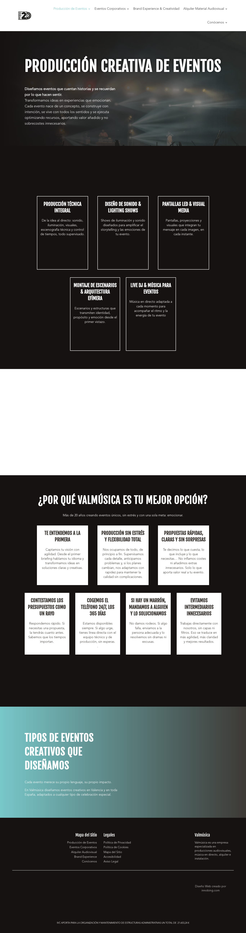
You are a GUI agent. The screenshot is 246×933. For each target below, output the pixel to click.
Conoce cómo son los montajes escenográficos (95, 339)
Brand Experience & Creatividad (156, 8)
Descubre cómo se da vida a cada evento (62, 261)
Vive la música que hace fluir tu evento (151, 342)
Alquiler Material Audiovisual (203, 8)
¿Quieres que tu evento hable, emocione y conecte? (164, 96)
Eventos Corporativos (110, 8)
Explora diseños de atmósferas (123, 252)
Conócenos (215, 22)
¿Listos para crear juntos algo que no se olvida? (123, 675)
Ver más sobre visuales (184, 259)
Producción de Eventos (70, 8)
